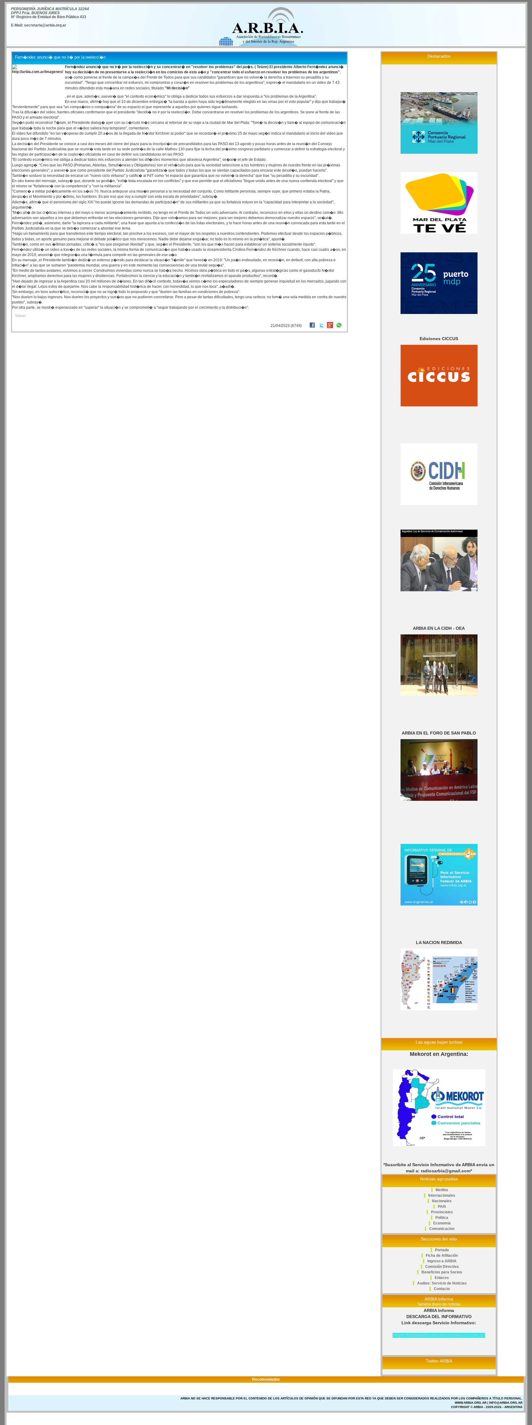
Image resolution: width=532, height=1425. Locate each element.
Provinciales (442, 1212)
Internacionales (441, 1195)
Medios (442, 1190)
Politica (441, 1217)
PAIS (442, 1206)
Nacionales (442, 1201)
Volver (20, 316)
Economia (442, 1223)
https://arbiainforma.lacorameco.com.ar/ (439, 1335)
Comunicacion (441, 1229)
